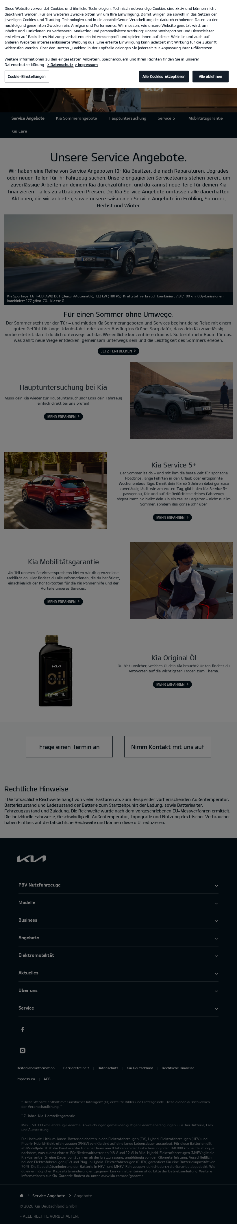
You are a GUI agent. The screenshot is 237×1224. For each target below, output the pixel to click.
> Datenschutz (60, 64)
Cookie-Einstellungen (27, 76)
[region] (118, 44)
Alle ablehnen (211, 76)
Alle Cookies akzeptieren (164, 76)
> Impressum (86, 64)
